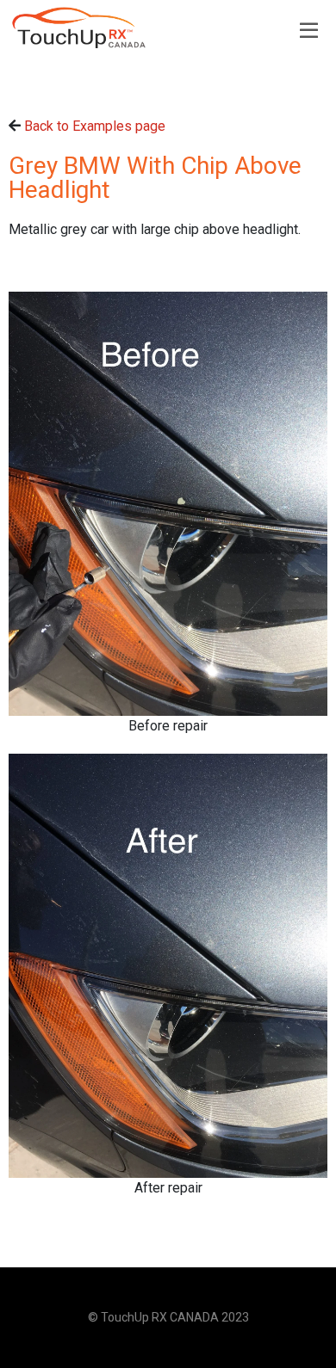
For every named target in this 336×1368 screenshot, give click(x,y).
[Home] (79, 27)
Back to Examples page (94, 126)
